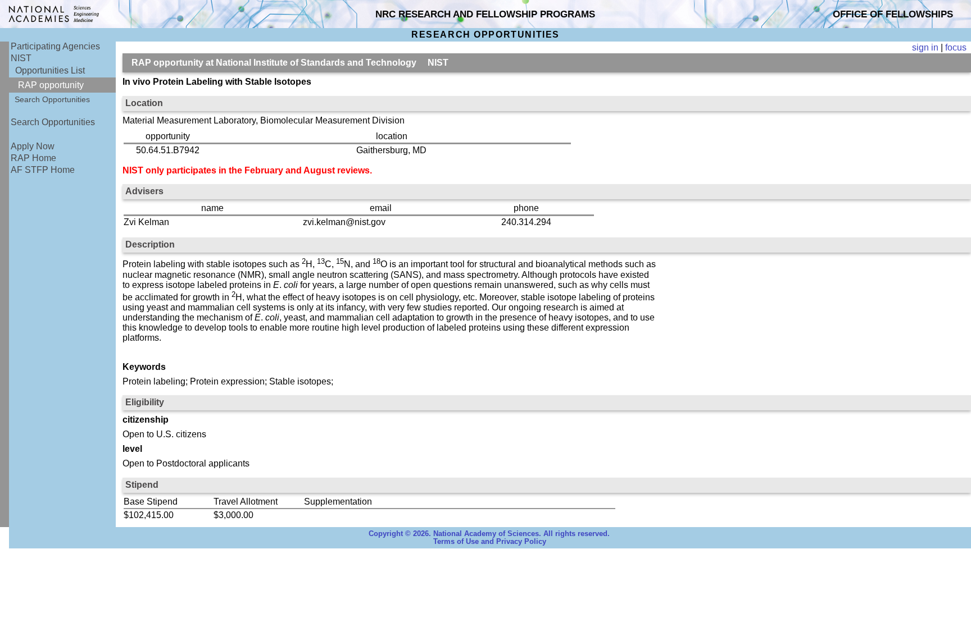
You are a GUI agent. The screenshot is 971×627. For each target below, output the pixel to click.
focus (956, 47)
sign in (925, 47)
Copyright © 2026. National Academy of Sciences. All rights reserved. (489, 534)
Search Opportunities (52, 99)
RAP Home (33, 158)
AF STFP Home (43, 170)
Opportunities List (50, 70)
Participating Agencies (55, 46)
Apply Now (33, 146)
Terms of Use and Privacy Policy (489, 542)
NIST (21, 58)
